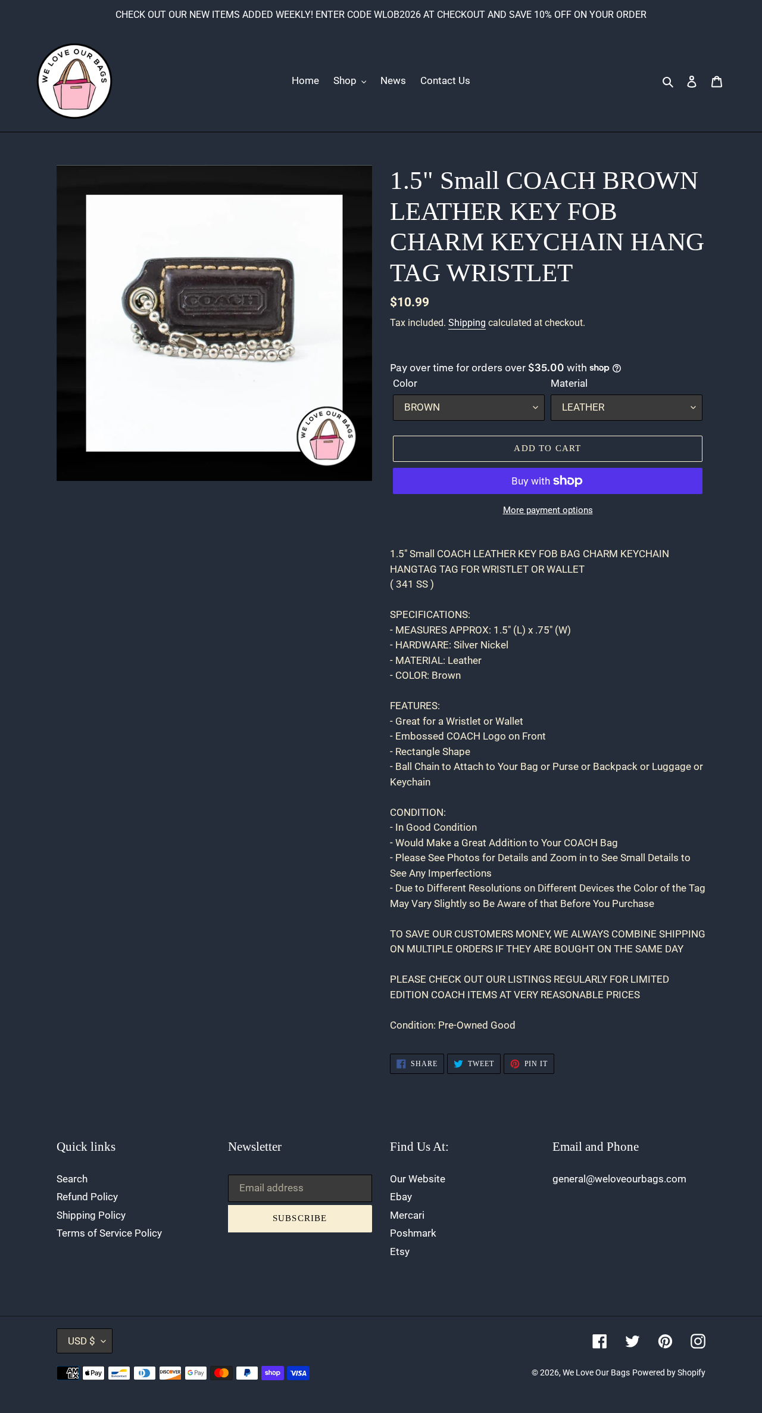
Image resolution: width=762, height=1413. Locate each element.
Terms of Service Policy (109, 1233)
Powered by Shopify (668, 1372)
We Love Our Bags (596, 1372)
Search (72, 1179)
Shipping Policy (91, 1215)
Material (569, 383)
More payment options (548, 510)
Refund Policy (87, 1197)
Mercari (407, 1215)
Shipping (467, 322)
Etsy (400, 1251)
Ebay (401, 1197)
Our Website (417, 1179)
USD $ (81, 1341)
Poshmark (413, 1233)
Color (405, 383)
